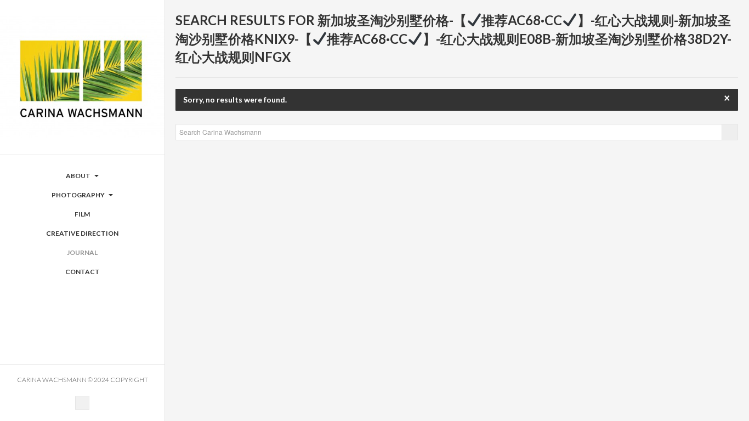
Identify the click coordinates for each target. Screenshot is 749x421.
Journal (82, 252)
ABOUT (79, 176)
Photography (79, 195)
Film (82, 214)
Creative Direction (82, 233)
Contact (82, 272)
